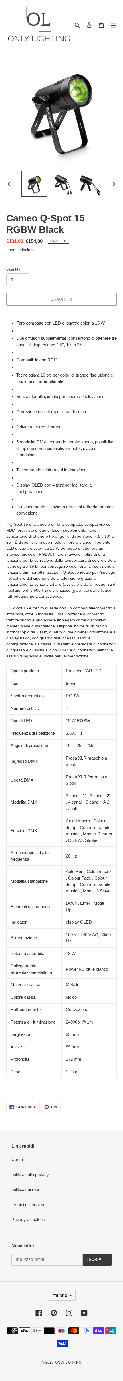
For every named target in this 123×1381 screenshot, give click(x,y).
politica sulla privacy (30, 1174)
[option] (34, 183)
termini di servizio (27, 1204)
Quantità (13, 269)
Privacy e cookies (28, 1219)
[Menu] (113, 25)
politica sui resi (25, 1189)
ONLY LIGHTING (68, 1362)
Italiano (59, 1295)
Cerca (17, 1159)
